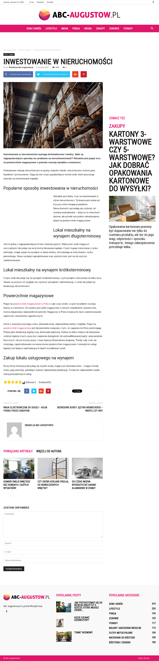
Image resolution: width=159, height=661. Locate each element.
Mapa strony (143, 658)
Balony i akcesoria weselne (125, 627)
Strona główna (9, 50)
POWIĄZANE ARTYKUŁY (18, 451)
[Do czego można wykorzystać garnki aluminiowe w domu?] (87, 468)
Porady (128, 28)
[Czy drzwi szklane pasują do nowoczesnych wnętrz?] (53, 468)
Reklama (40, 2)
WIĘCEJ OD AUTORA (48, 451)
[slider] (12, 382)
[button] (152, 28)
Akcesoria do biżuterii (122, 637)
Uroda (88, 28)
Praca (76, 28)
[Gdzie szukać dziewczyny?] (60, 621)
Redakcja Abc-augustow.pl (21, 67)
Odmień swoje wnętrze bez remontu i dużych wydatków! (16, 485)
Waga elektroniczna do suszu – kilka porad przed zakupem (25, 409)
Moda (64, 28)
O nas (31, 2)
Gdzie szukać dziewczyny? (81, 619)
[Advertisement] (79, 40)
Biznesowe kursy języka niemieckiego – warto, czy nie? (80, 409)
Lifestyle (51, 28)
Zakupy (100, 28)
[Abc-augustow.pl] (79, 15)
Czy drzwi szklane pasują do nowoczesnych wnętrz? (53, 485)
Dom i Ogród (34, 28)
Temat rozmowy (83, 632)
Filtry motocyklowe (120, 632)
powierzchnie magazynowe (17, 328)
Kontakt (50, 2)
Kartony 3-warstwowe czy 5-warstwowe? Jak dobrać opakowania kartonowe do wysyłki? (132, 161)
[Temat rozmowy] (64, 636)
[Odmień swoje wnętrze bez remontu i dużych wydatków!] (18, 468)
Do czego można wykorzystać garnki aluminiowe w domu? (84, 485)
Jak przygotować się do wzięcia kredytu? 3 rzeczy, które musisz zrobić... (88, 606)
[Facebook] (153, 2)
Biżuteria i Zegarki (119, 642)
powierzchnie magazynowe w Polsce (32, 303)
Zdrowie (114, 28)
